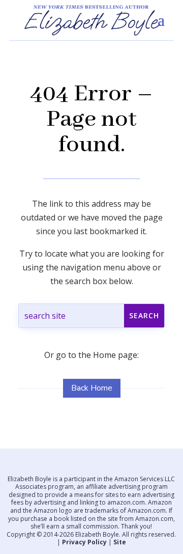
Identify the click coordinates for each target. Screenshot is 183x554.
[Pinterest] (98, 466)
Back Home (91, 388)
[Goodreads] (114, 466)
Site (119, 542)
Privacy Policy (84, 542)
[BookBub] (130, 466)
